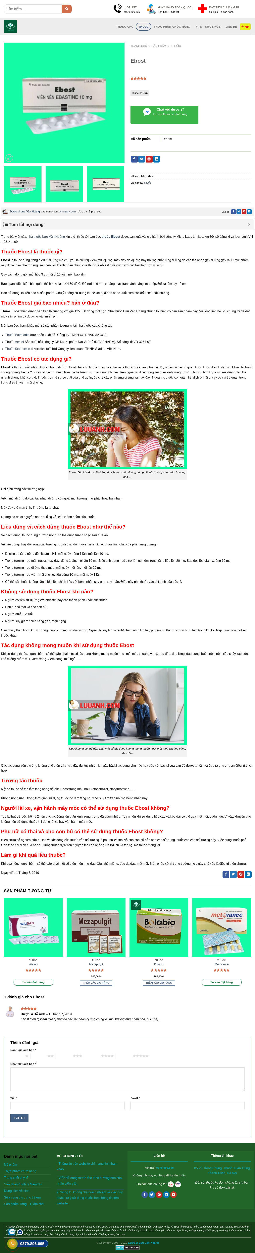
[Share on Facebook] (134, 159)
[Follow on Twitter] (152, 1194)
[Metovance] (221, 927)
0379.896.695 (165, 1167)
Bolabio (159, 964)
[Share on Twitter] (141, 159)
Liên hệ (231, 26)
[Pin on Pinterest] (149, 159)
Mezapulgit (96, 964)
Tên (13, 1098)
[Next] (117, 103)
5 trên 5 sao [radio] (124, 1055)
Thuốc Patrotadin (17, 335)
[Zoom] (9, 158)
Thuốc (143, 26)
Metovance (222, 964)
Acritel (19, 342)
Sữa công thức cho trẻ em (22, 1197)
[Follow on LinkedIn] (166, 1194)
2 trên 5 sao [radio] (38, 1055)
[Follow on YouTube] (173, 1194)
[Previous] (11, 103)
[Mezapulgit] (96, 927)
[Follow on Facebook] (144, 1194)
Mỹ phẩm (10, 1164)
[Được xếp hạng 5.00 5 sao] (33, 970)
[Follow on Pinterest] (159, 1194)
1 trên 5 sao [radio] (16, 1055)
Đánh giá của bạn (23, 1049)
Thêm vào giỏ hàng (96, 983)
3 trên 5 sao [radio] (64, 1055)
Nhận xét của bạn (23, 1063)
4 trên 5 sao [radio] (92, 1055)
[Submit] (67, 9)
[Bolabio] (158, 927)
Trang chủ (138, 46)
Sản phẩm (159, 46)
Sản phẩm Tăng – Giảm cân (24, 1204)
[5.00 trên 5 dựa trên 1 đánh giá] (138, 78)
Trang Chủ (124, 26)
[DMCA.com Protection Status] (128, 1247)
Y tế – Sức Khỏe (207, 26)
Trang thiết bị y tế (16, 1177)
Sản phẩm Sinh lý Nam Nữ (23, 1184)
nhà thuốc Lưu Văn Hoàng (46, 236)
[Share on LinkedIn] (156, 159)
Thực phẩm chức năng (172, 26)
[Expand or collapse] (249, 224)
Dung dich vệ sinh (16, 1191)
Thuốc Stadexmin (17, 348)
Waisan (33, 964)
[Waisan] (33, 927)
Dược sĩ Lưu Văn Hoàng (25, 211)
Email (135, 1098)
